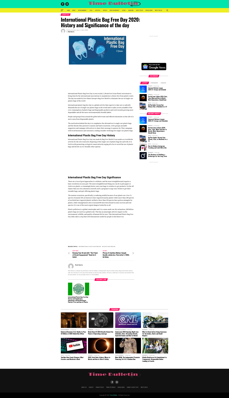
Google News (148, 10)
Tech (90, 10)
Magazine (130, 10)
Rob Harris (71, 31)
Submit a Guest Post (133, 387)
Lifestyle (97, 10)
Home (68, 10)
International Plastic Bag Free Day (90, 246)
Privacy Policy (100, 387)
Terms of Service (110, 387)
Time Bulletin (113, 395)
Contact (91, 387)
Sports (105, 10)
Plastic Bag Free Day (109, 246)
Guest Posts (139, 10)
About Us (84, 387)
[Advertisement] (101, 79)
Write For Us (158, 10)
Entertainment (82, 10)
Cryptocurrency (114, 10)
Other (123, 10)
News (73, 10)
